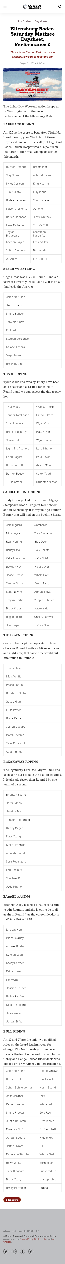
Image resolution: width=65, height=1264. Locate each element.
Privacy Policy (26, 1239)
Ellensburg (12, 1199)
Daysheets (41, 21)
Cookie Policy (41, 1239)
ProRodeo (24, 21)
